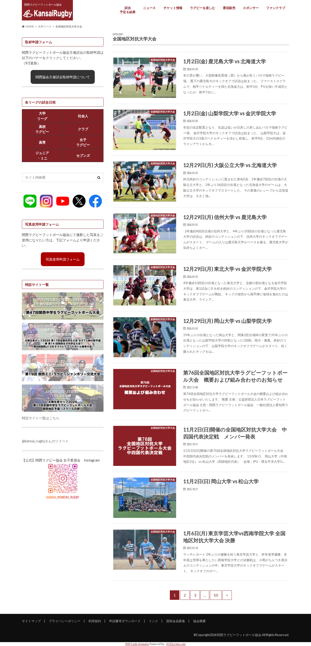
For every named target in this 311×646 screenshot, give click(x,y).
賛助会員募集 (175, 621)
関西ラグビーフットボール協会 (239, 635)
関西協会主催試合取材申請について (62, 77)
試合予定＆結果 (128, 10)
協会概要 (199, 621)
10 (216, 595)
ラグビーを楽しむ (202, 8)
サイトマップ (31, 621)
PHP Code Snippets (137, 644)
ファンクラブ (275, 8)
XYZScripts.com (176, 644)
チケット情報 (173, 8)
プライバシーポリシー (64, 621)
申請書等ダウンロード (125, 621)
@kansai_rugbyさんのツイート (45, 441)
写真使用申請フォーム (63, 259)
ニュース (149, 8)
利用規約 (94, 621)
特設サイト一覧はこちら (40, 418)
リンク (153, 621)
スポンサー (251, 8)
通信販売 (229, 8)
